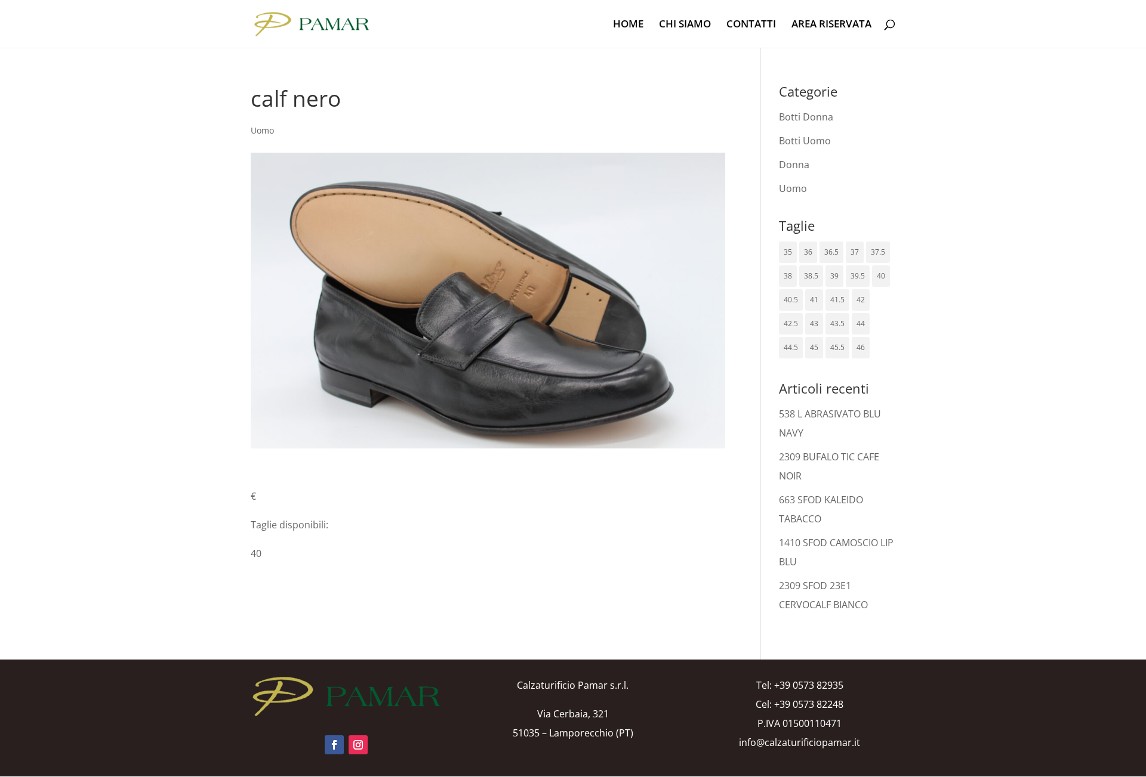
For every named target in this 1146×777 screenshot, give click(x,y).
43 (814, 323)
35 (788, 252)
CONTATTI (751, 25)
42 (861, 300)
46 (861, 347)
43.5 (837, 323)
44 (861, 323)
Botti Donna (806, 116)
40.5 (791, 300)
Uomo (262, 130)
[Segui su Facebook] (334, 744)
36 (808, 252)
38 (788, 276)
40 (881, 276)
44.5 (791, 347)
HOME (628, 25)
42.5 (791, 323)
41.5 (837, 300)
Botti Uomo (805, 140)
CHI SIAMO (685, 25)
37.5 (878, 252)
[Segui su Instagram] (358, 744)
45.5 (837, 347)
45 (814, 347)
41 (814, 300)
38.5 (811, 276)
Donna (794, 164)
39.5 (858, 276)
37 (855, 252)
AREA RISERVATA (831, 25)
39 (834, 276)
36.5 (831, 252)
